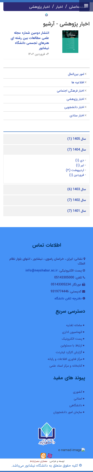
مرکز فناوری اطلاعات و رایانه (65, 359)
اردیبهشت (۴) (75, 170)
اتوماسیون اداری (72, 332)
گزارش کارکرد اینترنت (69, 352)
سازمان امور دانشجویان (67, 412)
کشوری (77, 391)
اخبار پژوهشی (75, 99)
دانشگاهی (75, 405)
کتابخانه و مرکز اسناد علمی (65, 365)
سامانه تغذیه (74, 325)
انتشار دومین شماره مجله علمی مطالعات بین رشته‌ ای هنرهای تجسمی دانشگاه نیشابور (30, 40)
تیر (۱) (80, 165)
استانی (78, 398)
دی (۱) (79, 160)
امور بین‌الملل (76, 74)
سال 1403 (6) (76, 189)
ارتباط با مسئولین (71, 345)
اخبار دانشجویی (74, 107)
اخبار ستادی (77, 115)
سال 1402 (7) (76, 200)
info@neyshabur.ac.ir (42, 270)
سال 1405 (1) (76, 138)
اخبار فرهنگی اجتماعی (70, 90)
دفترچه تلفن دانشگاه (68, 298)
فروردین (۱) (76, 174)
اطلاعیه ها (78, 82)
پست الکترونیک (72, 338)
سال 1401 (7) (76, 210)
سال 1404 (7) (76, 149)
